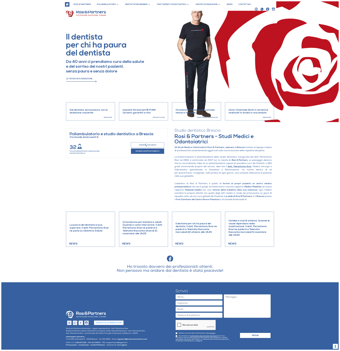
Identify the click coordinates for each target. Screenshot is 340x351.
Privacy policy (71, 345)
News (230, 4)
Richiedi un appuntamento (148, 151)
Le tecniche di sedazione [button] (79, 79)
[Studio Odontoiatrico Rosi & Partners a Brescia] (67, 4)
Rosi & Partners (82, 4)
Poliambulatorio (106, 4)
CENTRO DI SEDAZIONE (207, 4)
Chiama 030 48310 (147, 145)
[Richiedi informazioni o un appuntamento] (256, 9)
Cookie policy (83, 345)
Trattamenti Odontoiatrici (171, 4)
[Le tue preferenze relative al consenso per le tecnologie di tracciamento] (335, 346)
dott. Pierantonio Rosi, (240, 166)
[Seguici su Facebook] (267, 9)
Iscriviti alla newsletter (109, 323)
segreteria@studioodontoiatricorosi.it (132, 339)
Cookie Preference (97, 345)
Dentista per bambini (136, 4)
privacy (212, 333)
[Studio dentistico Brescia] (86, 314)
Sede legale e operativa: (75, 337)
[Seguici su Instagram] (273, 9)
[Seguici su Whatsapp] (262, 9)
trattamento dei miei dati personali (203, 336)
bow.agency (122, 345)
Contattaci (244, 4)
